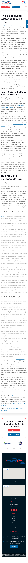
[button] (26, 7)
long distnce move (10, 408)
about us (13, 403)
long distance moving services (17, 395)
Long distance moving (7, 26)
